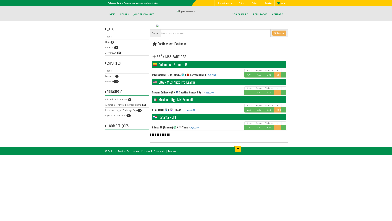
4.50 (259, 74)
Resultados (260, 14)
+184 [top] (278, 109)
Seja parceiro (240, 14)
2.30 (269, 127)
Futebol (111, 81)
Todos (108, 36)
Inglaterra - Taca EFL (117, 115)
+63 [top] (277, 127)
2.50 (269, 109)
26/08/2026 (112, 52)
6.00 (269, 74)
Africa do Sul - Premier (117, 99)
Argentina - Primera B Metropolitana (125, 104)
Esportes (113, 63)
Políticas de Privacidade (153, 151)
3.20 (259, 109)
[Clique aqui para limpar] (283, 75)
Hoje (109, 42)
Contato (277, 14)
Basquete (111, 76)
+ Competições (117, 125)
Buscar (280, 33)
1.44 (249, 74)
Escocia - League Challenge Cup (123, 110)
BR (282, 3)
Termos (172, 151)
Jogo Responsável (144, 14)
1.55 (249, 92)
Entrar (242, 3)
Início (112, 14)
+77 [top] (277, 92)
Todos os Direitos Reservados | (124, 151)
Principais (114, 91)
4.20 (259, 92)
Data (109, 29)
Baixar (254, 3)
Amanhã (111, 47)
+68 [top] (277, 74)
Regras (124, 14)
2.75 (249, 109)
